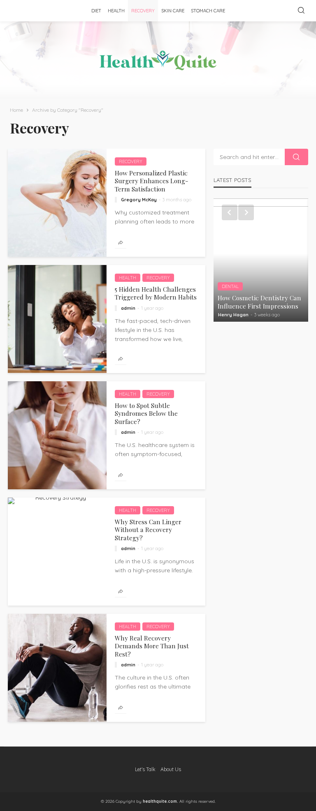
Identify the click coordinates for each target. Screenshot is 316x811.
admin (128, 308)
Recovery (143, 11)
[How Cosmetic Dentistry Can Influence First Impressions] (261, 260)
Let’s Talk (145, 769)
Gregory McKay (139, 200)
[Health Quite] (158, 60)
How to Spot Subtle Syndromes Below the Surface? (146, 413)
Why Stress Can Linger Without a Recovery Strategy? (148, 529)
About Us (170, 769)
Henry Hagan (233, 315)
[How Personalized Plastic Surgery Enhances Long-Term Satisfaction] (57, 203)
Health (116, 11)
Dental (230, 286)
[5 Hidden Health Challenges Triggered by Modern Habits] (57, 319)
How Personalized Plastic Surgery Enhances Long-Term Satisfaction (151, 181)
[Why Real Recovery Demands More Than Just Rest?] (57, 668)
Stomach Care (208, 11)
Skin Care (172, 11)
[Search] (301, 10)
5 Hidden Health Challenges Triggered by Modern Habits (156, 293)
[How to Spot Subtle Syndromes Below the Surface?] (57, 435)
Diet (96, 11)
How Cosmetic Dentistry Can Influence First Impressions (259, 302)
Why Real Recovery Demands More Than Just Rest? (152, 646)
